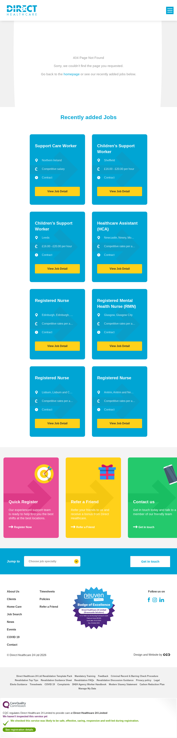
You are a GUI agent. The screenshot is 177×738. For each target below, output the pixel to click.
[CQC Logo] (14, 707)
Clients (11, 599)
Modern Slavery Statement (123, 684)
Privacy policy (143, 680)
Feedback (103, 676)
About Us (13, 591)
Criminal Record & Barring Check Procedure (134, 676)
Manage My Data (87, 688)
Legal (157, 680)
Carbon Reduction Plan (152, 684)
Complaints (63, 684)
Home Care (14, 606)
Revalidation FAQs (84, 680)
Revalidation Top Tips (26, 680)
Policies (45, 599)
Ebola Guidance (18, 684)
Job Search (14, 614)
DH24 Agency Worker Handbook (89, 684)
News (10, 621)
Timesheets (47, 591)
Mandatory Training (85, 676)
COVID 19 (13, 637)
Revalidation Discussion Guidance (115, 680)
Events (11, 629)
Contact (12, 644)
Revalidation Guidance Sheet (56, 680)
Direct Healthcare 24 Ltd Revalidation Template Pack (44, 676)
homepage (72, 74)
